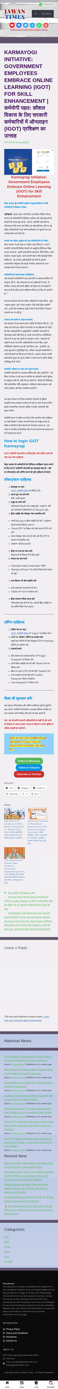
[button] (36, 14)
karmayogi (24, 893)
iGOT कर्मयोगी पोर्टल (19, 490)
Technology (51, 1387)
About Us (8, 1349)
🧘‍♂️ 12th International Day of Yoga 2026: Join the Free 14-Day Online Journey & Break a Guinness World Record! (28, 1210)
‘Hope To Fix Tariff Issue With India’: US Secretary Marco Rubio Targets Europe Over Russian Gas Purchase (29, 1126)
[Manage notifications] (52, 1384)
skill (33, 893)
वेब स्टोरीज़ (8, 1261)
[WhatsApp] (39, 25)
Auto (6, 1237)
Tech (6, 1257)
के (16, 203)
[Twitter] (25, 25)
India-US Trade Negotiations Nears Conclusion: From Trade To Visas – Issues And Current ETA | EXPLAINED (28, 1142)
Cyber (36, 1387)
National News (18, 1064)
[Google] (45, 25)
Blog (6, 1242)
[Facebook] (18, 25)
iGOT (15, 893)
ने (13, 207)
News (22, 1387)
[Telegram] (32, 25)
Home (7, 1387)
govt (10, 893)
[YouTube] (12, 25)
